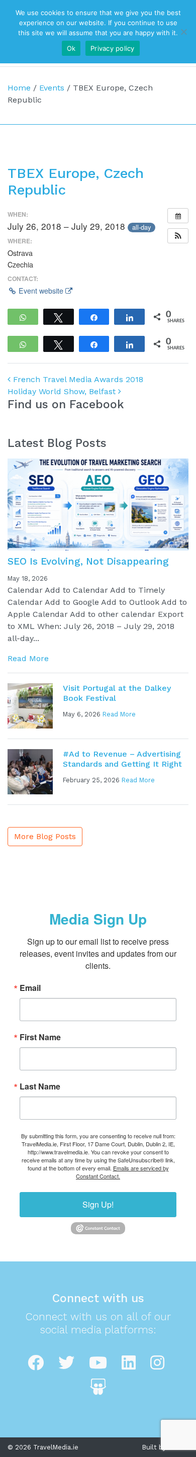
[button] (178, 236)
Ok (71, 48)
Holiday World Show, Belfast (63, 391)
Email (30, 988)
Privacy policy (112, 48)
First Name (40, 1037)
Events (51, 88)
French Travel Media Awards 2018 (77, 379)
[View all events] (177, 215)
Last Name (40, 1086)
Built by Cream (165, 1447)
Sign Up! (98, 1204)
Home (19, 88)
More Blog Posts (45, 836)
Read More (28, 658)
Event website (41, 291)
